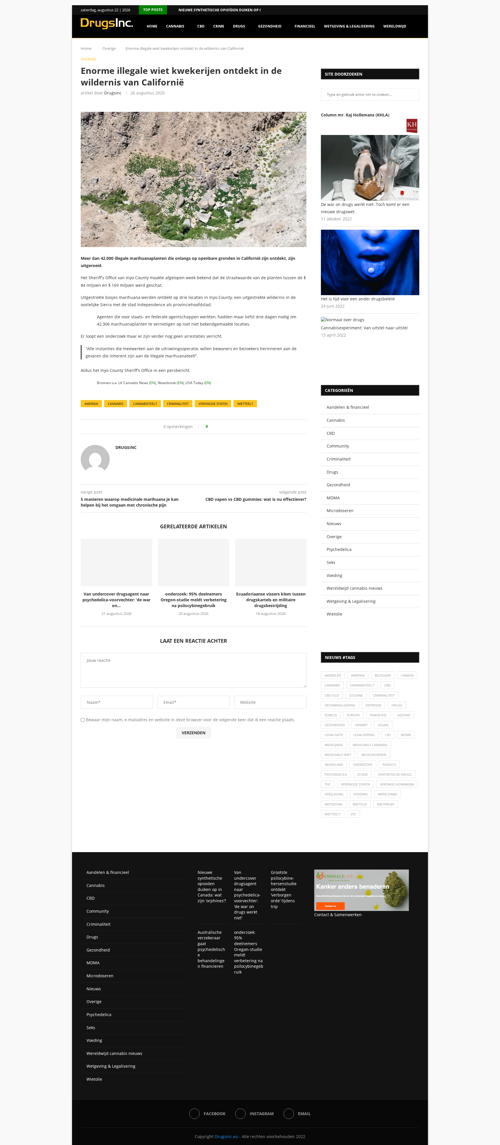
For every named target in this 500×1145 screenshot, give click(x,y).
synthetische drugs (394, 774)
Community (338, 446)
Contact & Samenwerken (338, 914)
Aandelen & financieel (348, 407)
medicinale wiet (338, 755)
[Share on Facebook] (214, 426)
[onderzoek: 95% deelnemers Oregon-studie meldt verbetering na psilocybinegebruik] (193, 562)
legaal (383, 725)
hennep (361, 725)
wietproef (385, 804)
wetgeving (334, 804)
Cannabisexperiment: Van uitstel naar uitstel (364, 327)
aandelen (333, 675)
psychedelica (336, 774)
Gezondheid (270, 26)
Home (152, 26)
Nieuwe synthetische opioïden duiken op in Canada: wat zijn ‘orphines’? (212, 886)
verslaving (334, 794)
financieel (378, 715)
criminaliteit (178, 403)
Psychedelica (339, 549)
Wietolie (334, 614)
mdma (406, 735)
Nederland (334, 764)
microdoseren (373, 755)
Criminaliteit (339, 459)
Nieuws (334, 523)
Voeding (334, 575)
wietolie (360, 804)
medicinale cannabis (370, 745)
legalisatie (334, 735)
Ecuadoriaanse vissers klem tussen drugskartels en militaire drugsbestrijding (271, 599)
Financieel (305, 26)
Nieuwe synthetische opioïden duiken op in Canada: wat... (235, 10)
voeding (361, 794)
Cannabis (175, 26)
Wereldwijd (394, 26)
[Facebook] (410, 10)
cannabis (115, 403)
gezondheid (335, 725)
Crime (218, 26)
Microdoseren (340, 510)
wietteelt (245, 403)
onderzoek (362, 764)
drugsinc (113, 93)
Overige (334, 536)
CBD (201, 26)
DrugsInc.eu (226, 1136)
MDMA (333, 498)
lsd (388, 735)
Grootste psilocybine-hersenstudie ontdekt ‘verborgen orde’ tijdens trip (284, 889)
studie (362, 774)
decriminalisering (340, 705)
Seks (331, 562)
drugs (396, 705)
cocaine (356, 695)
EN (152, 383)
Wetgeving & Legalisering (349, 26)
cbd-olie (332, 695)
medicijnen (334, 745)
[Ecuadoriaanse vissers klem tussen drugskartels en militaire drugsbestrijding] (270, 562)
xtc (353, 814)
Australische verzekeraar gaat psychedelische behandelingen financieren (211, 949)
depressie (373, 705)
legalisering (364, 735)
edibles (331, 715)
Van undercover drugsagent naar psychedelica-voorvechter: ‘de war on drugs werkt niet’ (247, 895)
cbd (387, 685)
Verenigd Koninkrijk (397, 784)
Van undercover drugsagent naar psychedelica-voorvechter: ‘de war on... (116, 599)
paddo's (389, 764)
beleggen (383, 675)
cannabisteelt (145, 403)
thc (328, 784)
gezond (403, 715)
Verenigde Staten (212, 403)
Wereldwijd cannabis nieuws (355, 588)
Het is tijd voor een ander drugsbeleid (358, 299)
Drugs (239, 26)
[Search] (416, 51)
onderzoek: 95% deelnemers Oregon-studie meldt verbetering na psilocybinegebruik (194, 599)
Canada (407, 675)
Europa (353, 715)
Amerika (91, 403)
